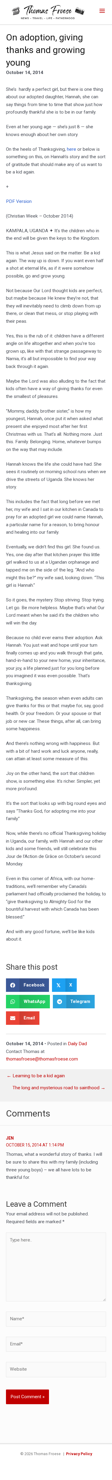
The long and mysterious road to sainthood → (59, 1088)
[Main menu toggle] (102, 10)
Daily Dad (77, 1043)
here (72, 149)
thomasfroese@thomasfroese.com (42, 1059)
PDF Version (19, 201)
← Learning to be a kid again (36, 1076)
